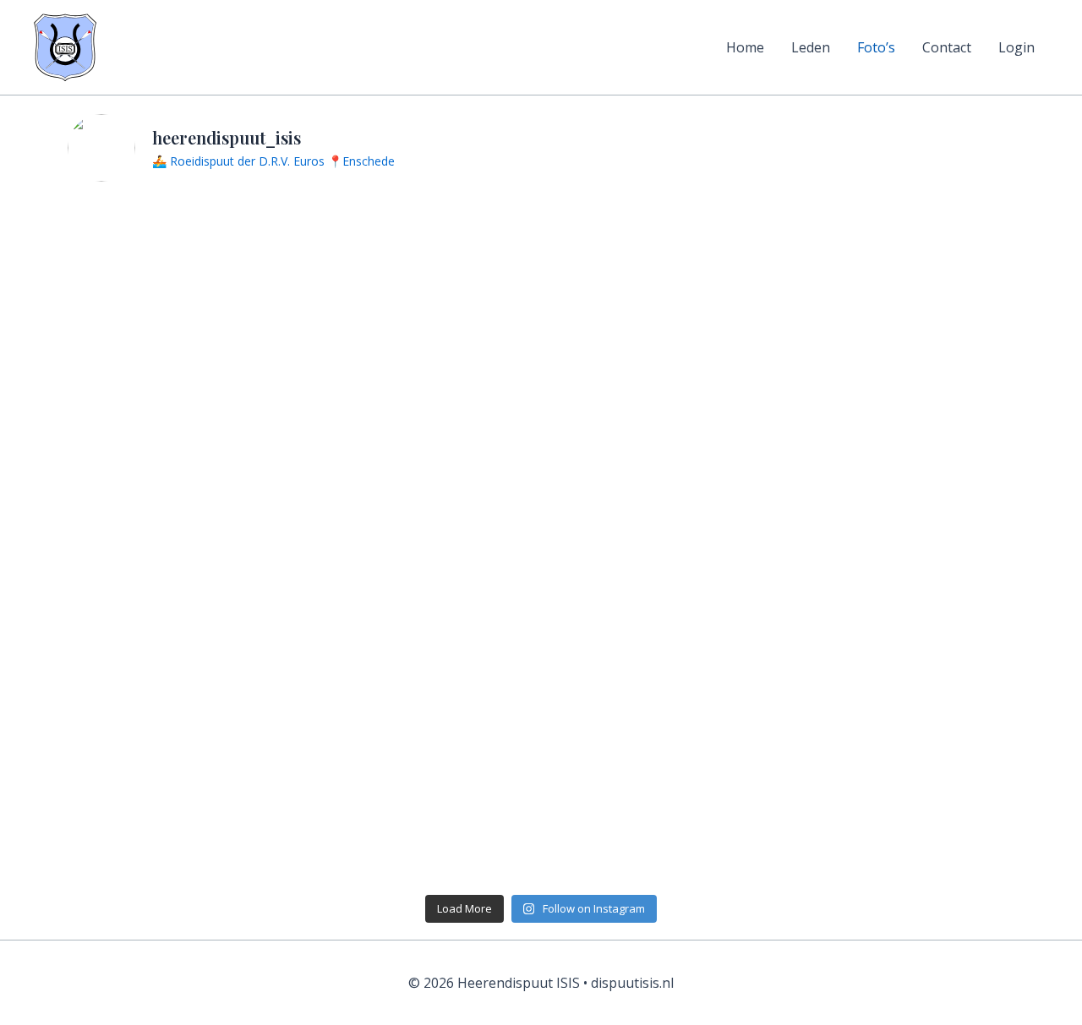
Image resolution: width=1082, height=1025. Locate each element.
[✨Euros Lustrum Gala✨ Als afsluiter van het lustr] (899, 403)
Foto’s (876, 47)
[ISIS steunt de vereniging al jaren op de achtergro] (660, 266)
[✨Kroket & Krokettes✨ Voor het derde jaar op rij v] (183, 541)
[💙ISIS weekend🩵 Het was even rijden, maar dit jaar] (422, 403)
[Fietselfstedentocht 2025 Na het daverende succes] (660, 541)
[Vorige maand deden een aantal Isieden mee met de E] (422, 678)
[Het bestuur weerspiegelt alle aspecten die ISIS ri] (183, 403)
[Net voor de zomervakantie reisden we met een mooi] (899, 816)
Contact (946, 47)
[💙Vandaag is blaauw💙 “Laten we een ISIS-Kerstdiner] (660, 403)
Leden (810, 47)
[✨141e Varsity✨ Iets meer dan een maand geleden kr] (183, 678)
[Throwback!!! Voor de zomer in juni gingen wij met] (422, 541)
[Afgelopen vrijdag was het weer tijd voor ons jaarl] (899, 678)
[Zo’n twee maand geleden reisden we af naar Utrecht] (422, 816)
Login (1016, 47)
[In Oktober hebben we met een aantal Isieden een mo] (899, 266)
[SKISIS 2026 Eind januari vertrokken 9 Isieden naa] (183, 266)
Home (745, 47)
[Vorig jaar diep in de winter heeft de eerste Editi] (422, 266)
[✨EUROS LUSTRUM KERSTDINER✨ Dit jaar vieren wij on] (660, 816)
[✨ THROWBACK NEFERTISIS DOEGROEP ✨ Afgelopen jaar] (183, 816)
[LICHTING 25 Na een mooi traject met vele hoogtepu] (660, 678)
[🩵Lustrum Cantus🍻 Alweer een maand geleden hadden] (899, 541)
